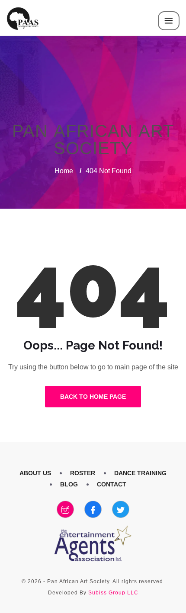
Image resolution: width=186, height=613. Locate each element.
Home (64, 171)
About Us (35, 473)
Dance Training (140, 473)
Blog (69, 484)
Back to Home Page (93, 396)
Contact (111, 484)
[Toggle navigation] (169, 20)
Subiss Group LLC (113, 592)
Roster (82, 473)
